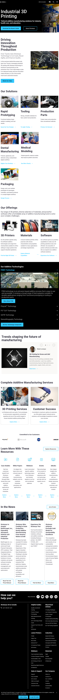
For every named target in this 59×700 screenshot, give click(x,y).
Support (33, 674)
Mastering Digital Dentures (37, 665)
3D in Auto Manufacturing (51, 621)
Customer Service (35, 685)
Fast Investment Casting (37, 654)
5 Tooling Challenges (50, 610)
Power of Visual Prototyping (35, 613)
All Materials (48, 661)
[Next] (53, 345)
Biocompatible (48, 658)
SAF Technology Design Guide (36, 621)
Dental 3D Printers (49, 636)
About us (47, 674)
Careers (47, 681)
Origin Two (33, 638)
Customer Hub (34, 683)
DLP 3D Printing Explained (51, 625)
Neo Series (33, 640)
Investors (47, 688)
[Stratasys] (3, 2)
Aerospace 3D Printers (50, 642)
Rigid (46, 654)
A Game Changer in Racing (37, 656)
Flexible (47, 656)
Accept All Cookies (34, 697)
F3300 (32, 636)
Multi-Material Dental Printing (36, 617)
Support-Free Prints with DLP (37, 626)
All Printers (33, 647)
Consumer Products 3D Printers (50, 646)
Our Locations (48, 678)
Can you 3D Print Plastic (51, 623)
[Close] (56, 692)
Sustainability (48, 685)
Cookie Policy (23, 694)
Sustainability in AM (35, 658)
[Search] (53, 2)
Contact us (48, 676)
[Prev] (41, 345)
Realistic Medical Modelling (51, 618)
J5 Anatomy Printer (35, 645)
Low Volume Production (51, 612)
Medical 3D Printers (50, 638)
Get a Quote (34, 678)
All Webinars (34, 667)
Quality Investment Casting (35, 609)
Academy (47, 683)
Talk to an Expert (35, 681)
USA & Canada (42, 2)
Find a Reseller (34, 676)
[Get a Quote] (50, 2)
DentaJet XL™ (34, 642)
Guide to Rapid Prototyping (48, 615)
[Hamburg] (57, 2)
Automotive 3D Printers (50, 640)
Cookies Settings (23, 697)
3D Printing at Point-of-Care (36, 662)
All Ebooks (33, 629)
